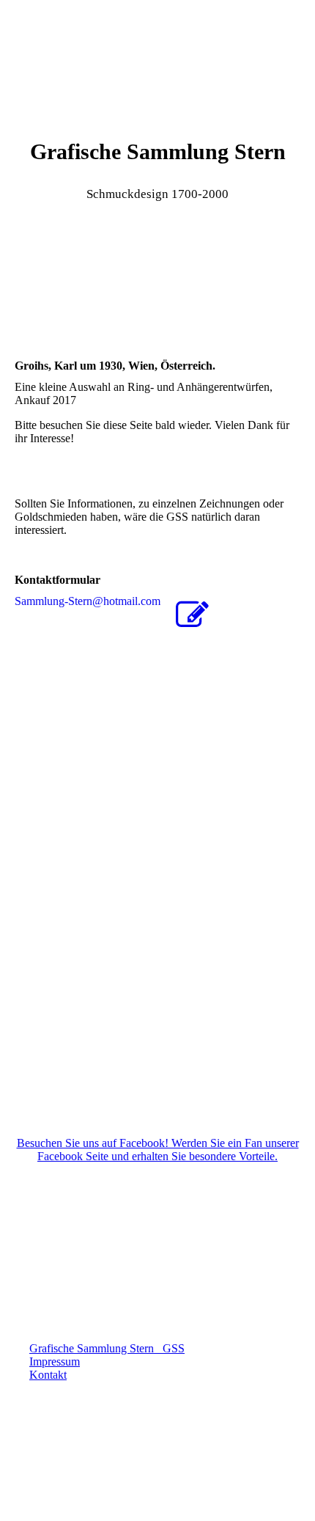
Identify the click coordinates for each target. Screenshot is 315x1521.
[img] (157, 55)
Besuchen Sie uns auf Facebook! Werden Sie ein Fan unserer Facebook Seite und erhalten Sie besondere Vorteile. (158, 1149)
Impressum (54, 1361)
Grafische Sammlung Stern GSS (107, 1348)
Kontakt (48, 1374)
